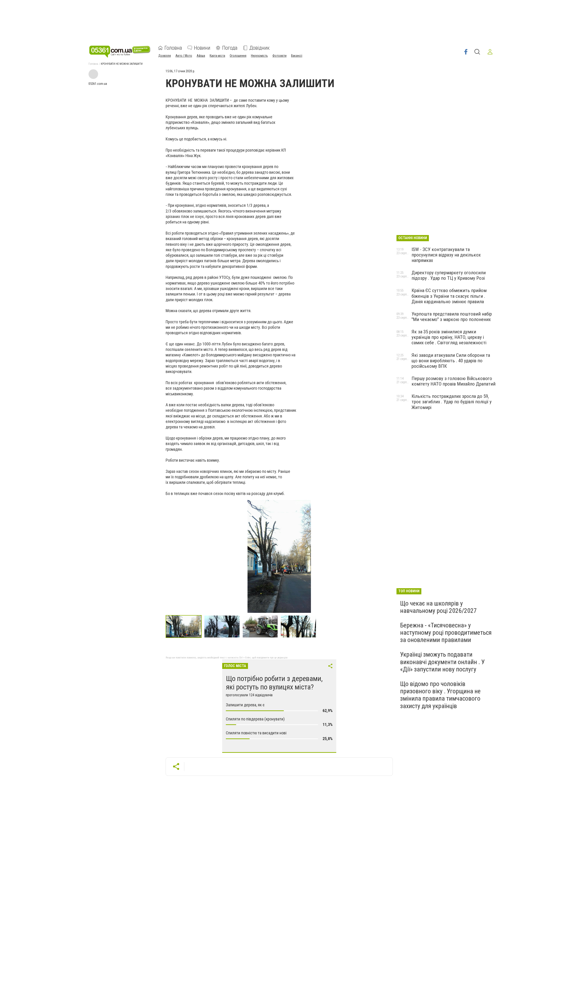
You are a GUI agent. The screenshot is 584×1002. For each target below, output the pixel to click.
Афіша (201, 55)
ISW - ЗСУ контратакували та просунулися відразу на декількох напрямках (446, 255)
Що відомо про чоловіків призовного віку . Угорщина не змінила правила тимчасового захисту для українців (440, 695)
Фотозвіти (279, 55)
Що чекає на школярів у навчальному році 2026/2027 (438, 607)
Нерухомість (259, 55)
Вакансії (296, 55)
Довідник (259, 48)
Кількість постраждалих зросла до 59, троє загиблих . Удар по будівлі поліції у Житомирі (452, 402)
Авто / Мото (183, 55)
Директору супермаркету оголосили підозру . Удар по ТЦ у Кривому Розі (449, 275)
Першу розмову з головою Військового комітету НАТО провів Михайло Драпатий (453, 381)
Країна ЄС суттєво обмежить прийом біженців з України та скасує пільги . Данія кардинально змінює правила (449, 296)
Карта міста (217, 55)
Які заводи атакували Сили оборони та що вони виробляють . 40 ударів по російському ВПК (451, 360)
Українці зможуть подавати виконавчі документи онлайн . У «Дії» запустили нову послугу (442, 662)
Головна (173, 48)
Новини (202, 48)
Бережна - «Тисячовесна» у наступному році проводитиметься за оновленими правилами (446, 632)
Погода (229, 48)
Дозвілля (164, 55)
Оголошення (238, 55)
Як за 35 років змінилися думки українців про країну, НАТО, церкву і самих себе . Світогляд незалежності (449, 337)
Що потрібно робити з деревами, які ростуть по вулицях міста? (274, 682)
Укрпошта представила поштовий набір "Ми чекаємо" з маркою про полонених (452, 316)
